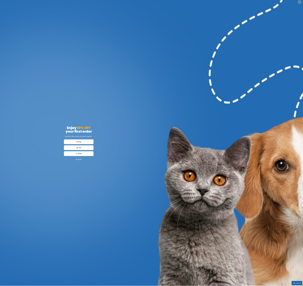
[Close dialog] (299, 2)
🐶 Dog (78, 142)
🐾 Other (79, 154)
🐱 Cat (78, 148)
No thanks (78, 159)
